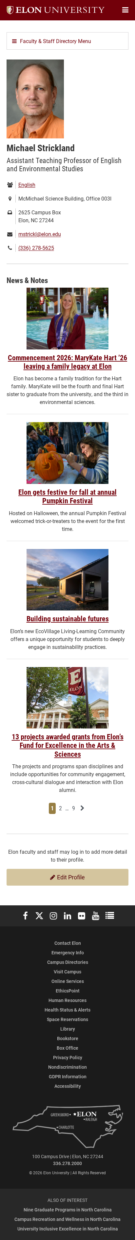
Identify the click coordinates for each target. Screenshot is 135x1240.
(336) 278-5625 (36, 247)
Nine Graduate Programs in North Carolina (68, 1209)
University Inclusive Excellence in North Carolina (67, 1229)
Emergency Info (67, 952)
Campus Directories (67, 962)
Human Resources (67, 1000)
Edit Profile (70, 877)
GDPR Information (68, 1076)
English (26, 184)
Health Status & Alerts (67, 1010)
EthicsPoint (68, 991)
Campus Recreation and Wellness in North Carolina (67, 1219)
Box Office (67, 1048)
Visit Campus (67, 971)
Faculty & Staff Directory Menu (55, 40)
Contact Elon (67, 943)
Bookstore (67, 1038)
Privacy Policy (67, 1057)
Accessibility (67, 1086)
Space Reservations (67, 1019)
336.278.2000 (67, 1163)
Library (67, 1029)
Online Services (67, 981)
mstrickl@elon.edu (39, 233)
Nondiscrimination (67, 1067)
